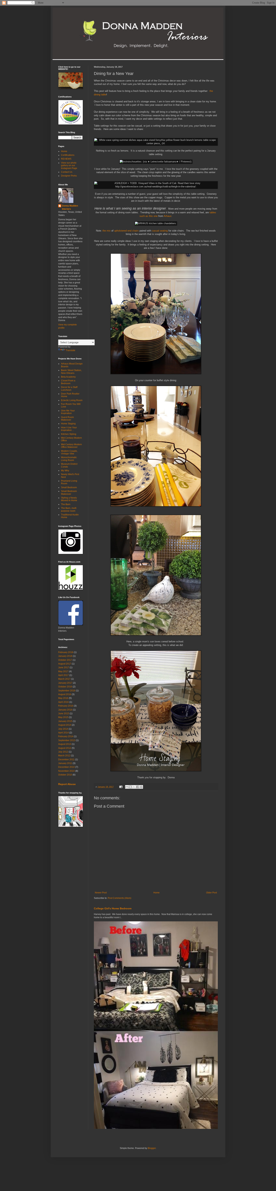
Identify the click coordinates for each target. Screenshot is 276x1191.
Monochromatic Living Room (69, 458)
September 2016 (66, 690)
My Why (65, 470)
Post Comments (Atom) (119, 898)
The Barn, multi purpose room (68, 509)
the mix (106, 230)
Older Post (211, 892)
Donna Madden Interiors (70, 207)
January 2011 (65, 763)
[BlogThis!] (130, 787)
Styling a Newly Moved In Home (69, 499)
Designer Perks (69, 175)
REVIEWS (66, 159)
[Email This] (127, 787)
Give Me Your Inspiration (68, 412)
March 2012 (64, 755)
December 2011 (66, 759)
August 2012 (64, 748)
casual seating (160, 230)
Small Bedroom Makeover (69, 492)
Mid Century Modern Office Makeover (71, 445)
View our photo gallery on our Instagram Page (69, 165)
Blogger (152, 1148)
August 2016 (64, 694)
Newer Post (101, 892)
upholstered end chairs (126, 230)
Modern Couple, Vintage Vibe (69, 452)
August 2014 (64, 725)
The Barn (65, 504)
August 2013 (64, 744)
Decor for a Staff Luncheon (69, 388)
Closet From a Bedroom (68, 382)
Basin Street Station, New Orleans (71, 371)
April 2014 (63, 732)
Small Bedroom (69, 487)
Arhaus (167, 216)
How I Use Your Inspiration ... (69, 428)
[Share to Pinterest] (141, 787)
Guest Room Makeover (67, 418)
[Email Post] (120, 787)
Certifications (67, 155)
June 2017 (63, 667)
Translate (70, 350)
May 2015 (63, 717)
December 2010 (66, 767)
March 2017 (64, 679)
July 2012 (63, 752)
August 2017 (64, 663)
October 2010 (65, 774)
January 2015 (65, 721)
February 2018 (65, 652)
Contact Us (66, 172)
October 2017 (65, 660)
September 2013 (66, 740)
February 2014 (65, 736)
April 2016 (63, 702)
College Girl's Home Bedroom (112, 908)
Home (156, 892)
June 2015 (63, 713)
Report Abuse (67, 784)
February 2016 (65, 705)
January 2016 (65, 709)
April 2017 (63, 675)
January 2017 (65, 683)
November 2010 (66, 771)
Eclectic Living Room (71, 400)
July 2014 (63, 729)
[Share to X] (134, 787)
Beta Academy (68, 377)
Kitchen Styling (68, 434)
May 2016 (63, 698)
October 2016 (65, 686)
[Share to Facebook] (138, 787)
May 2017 (63, 671)
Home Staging (68, 423)
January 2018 (65, 656)
